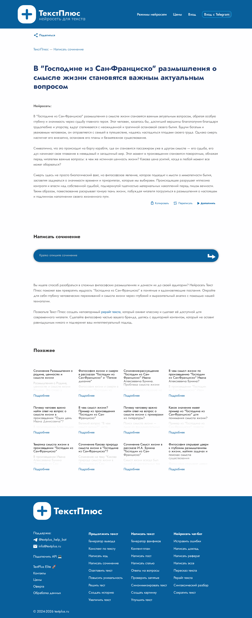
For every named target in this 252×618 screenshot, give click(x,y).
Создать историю (101, 592)
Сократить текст (185, 592)
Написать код (98, 555)
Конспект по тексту (102, 548)
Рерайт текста (183, 577)
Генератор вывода (102, 541)
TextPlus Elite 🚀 (44, 566)
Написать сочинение (69, 49)
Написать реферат (187, 555)
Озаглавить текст (100, 570)
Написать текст (143, 533)
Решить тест (97, 585)
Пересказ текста (185, 570)
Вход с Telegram (216, 14)
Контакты (39, 573)
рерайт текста (110, 311)
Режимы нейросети (152, 14)
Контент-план (140, 548)
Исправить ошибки (187, 541)
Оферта (38, 586)
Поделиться (47, 35)
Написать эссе (184, 563)
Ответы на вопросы (145, 570)
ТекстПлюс (41, 49)
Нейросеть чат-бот (188, 533)
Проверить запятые (145, 577)
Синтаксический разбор (191, 585)
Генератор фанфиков (146, 541)
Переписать (185, 203)
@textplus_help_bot (52, 539)
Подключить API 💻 (47, 556)
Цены (177, 14)
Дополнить (208, 203)
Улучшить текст (141, 599)
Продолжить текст (103, 533)
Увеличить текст (100, 599)
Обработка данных (47, 592)
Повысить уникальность (106, 577)
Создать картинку (144, 592)
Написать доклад (186, 548)
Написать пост (141, 555)
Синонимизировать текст (149, 585)
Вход (192, 14)
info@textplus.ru (50, 546)
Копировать (162, 203)
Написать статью (143, 563)
